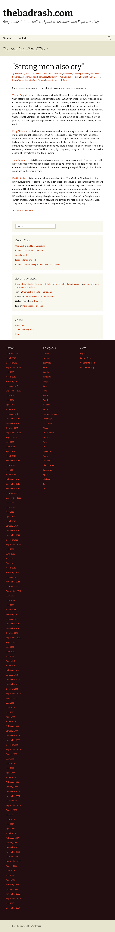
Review (46, 460)
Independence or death (25, 259)
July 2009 (10, 702)
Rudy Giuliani (94, 76)
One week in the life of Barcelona (30, 245)
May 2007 (10, 824)
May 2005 (10, 903)
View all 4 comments (24, 210)
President (74, 76)
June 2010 (10, 651)
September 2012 (13, 544)
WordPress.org (87, 367)
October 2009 (12, 689)
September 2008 (13, 749)
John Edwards (19, 160)
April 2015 (10, 451)
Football (46, 400)
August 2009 (11, 698)
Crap (45, 386)
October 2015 (12, 428)
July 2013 (10, 502)
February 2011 (12, 614)
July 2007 (10, 814)
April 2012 (10, 563)
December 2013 (13, 484)
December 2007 (13, 791)
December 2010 (13, 623)
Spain (45, 73)
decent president (81, 73)
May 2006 (10, 875)
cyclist (59, 73)
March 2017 (11, 376)
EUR (92, 73)
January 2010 (12, 675)
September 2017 (13, 367)
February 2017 (12, 381)
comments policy (26, 329)
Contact (22, 38)
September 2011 (13, 591)
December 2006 (13, 847)
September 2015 (13, 432)
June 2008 (10, 763)
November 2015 (13, 423)
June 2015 (10, 446)
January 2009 (12, 730)
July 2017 (10, 372)
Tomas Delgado (25, 80)
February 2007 (12, 838)
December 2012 (13, 530)
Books (46, 367)
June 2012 (10, 553)
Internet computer (51, 414)
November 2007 (13, 796)
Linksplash (47, 423)
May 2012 (10, 558)
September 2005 (13, 898)
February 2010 (12, 670)
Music (45, 428)
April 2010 (10, 661)
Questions (47, 451)
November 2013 (13, 488)
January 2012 (12, 577)
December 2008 (13, 735)
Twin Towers (38, 80)
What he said (21, 255)
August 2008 (11, 754)
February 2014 (12, 479)
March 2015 (11, 456)
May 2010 (10, 656)
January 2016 (12, 414)
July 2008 (10, 758)
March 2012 (11, 567)
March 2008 (11, 777)
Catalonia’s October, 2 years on (29, 250)
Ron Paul (84, 76)
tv (44, 484)
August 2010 (11, 642)
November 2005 (13, 893)
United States (51, 80)
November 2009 (13, 684)
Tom (65, 80)
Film (45, 390)
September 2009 (13, 693)
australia (47, 362)
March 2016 (11, 409)
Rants (45, 456)
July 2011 (10, 595)
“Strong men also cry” (48, 66)
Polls (45, 442)
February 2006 (12, 884)
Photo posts (48, 432)
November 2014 (13, 460)
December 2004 (13, 907)
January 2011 (12, 619)
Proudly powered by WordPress (26, 925)
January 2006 (12, 889)
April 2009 (10, 716)
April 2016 (10, 404)
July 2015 (10, 442)
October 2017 (12, 362)
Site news (47, 470)
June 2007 (10, 819)
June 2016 (10, 395)
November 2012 (13, 535)
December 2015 (13, 418)
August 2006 (11, 866)
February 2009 (12, 726)
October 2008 (12, 744)
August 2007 (11, 810)
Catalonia (47, 376)
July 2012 (10, 549)
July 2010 (10, 647)
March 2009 (11, 721)
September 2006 (13, 861)
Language (47, 418)
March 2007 (11, 833)
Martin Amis (53, 76)
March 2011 (11, 609)
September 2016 (13, 390)
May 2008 (10, 768)
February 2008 (12, 782)
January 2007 (12, 842)
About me (7, 38)
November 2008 (13, 740)
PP (44, 446)
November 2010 (13, 628)
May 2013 (10, 511)
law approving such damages (34, 76)
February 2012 (12, 572)
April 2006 (10, 880)
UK (50, 73)
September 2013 (13, 498)
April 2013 (10, 516)
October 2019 (12, 353)
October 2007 (12, 800)
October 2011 (12, 586)
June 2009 (10, 707)
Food (45, 395)
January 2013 (12, 525)
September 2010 (13, 637)
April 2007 (10, 828)
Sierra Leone (49, 465)
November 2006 (13, 852)
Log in (83, 353)
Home (45, 409)
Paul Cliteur (64, 76)
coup (45, 381)
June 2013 (10, 507)
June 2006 (10, 870)
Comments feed (87, 362)
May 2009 (10, 712)
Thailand (46, 479)
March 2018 (11, 358)
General (46, 404)
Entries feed (85, 358)
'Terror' (46, 353)
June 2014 (10, 465)
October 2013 (12, 493)
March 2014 (11, 474)
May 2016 (10, 400)
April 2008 (10, 772)
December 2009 (13, 679)
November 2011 (13, 581)
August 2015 (11, 437)
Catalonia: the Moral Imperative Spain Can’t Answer (38, 264)
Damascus (67, 73)
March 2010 (11, 665)
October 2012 (12, 539)
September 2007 (13, 805)
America (46, 358)
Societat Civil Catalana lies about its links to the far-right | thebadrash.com (48, 284)
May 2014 (10, 470)
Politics (38, 73)
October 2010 (12, 633)
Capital (46, 372)
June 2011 (10, 600)
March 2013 (11, 521)
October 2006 (12, 856)
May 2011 (10, 605)
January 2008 (12, 786)
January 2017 (12, 386)
